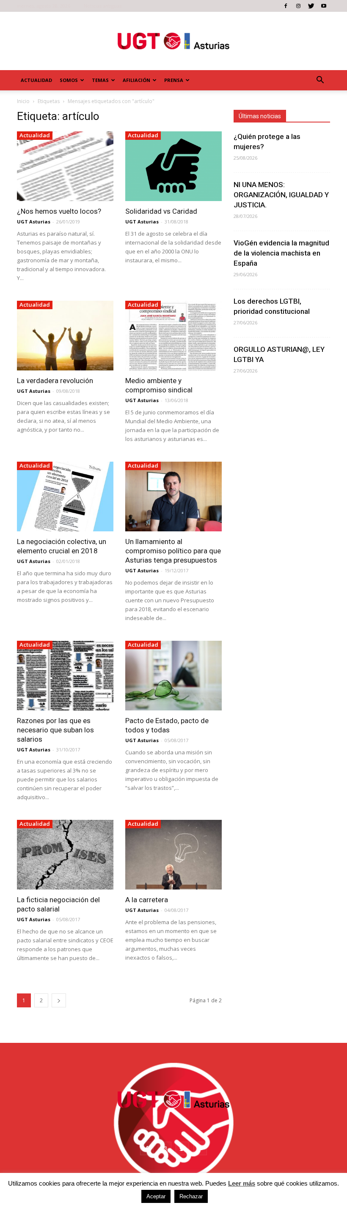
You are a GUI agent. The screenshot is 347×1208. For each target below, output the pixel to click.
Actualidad (36, 80)
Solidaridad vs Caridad (161, 211)
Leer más (241, 1183)
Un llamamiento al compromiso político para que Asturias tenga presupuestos (173, 550)
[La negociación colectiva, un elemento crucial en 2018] (65, 496)
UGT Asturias (33, 221)
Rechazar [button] (191, 1196)
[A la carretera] (173, 855)
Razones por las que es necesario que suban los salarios (55, 729)
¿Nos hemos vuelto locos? (59, 211)
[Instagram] (298, 6)
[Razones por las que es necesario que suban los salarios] (65, 675)
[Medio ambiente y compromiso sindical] (173, 335)
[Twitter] (311, 6)
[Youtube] (323, 6)
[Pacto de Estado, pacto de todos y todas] (173, 675)
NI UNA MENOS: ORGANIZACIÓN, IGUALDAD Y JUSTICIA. (281, 194)
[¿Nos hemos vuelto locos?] (65, 166)
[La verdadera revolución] (65, 335)
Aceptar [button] (155, 1196)
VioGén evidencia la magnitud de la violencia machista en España (281, 253)
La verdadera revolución (55, 380)
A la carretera (146, 899)
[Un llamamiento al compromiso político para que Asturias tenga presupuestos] (173, 496)
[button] (320, 80)
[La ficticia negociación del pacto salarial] (65, 855)
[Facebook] (285, 6)
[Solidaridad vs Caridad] (173, 166)
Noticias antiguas (102, 6)
